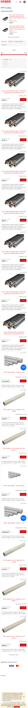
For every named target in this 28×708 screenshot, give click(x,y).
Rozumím (17, 706)
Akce (6, 61)
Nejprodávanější (19, 41)
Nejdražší (11, 41)
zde (12, 706)
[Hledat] (16, 1)
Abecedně (4, 44)
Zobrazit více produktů (13, 37)
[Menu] (24, 1)
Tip (5, 66)
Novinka (6, 64)
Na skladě (7, 59)
